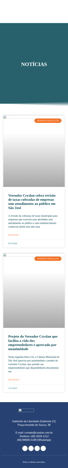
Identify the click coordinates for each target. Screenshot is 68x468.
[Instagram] (25, 448)
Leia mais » (14, 235)
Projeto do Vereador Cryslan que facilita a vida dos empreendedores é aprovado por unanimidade (32, 342)
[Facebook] (31, 448)
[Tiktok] (43, 448)
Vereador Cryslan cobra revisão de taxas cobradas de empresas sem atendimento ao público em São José (32, 201)
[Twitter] (37, 448)
